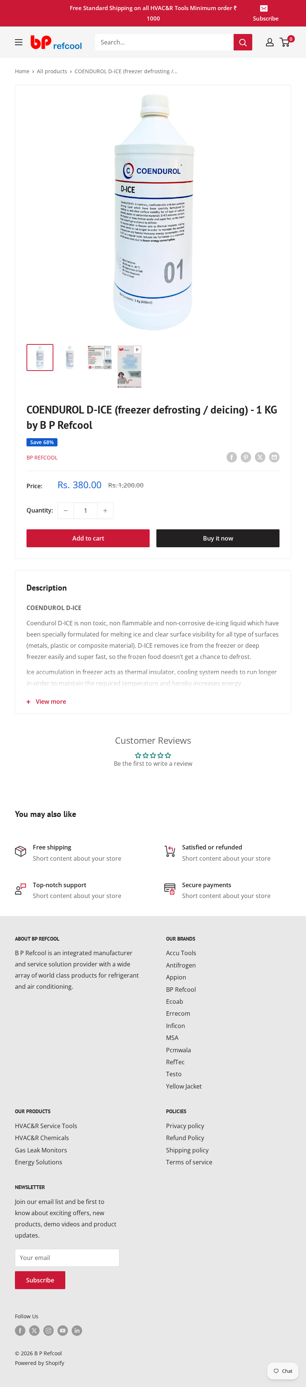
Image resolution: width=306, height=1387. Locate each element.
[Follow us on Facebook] (20, 1330)
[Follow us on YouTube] (62, 1330)
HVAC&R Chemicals (42, 1138)
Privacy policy (185, 1126)
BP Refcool (41, 457)
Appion (176, 977)
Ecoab (174, 1001)
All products (52, 71)
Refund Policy (185, 1138)
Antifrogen (181, 965)
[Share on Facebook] (232, 456)
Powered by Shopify (39, 1362)
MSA (172, 1038)
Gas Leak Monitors (41, 1150)
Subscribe (266, 18)
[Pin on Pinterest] (246, 456)
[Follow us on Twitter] (34, 1330)
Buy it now (218, 538)
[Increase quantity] (105, 510)
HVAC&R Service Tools (46, 1126)
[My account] (270, 42)
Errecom (178, 1013)
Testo (174, 1074)
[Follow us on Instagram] (48, 1330)
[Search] (243, 42)
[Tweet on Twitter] (260, 456)
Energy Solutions (38, 1162)
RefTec (175, 1062)
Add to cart (88, 538)
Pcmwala (178, 1050)
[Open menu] (18, 42)
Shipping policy (187, 1150)
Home (22, 71)
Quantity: (39, 510)
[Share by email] (274, 456)
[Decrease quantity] (66, 510)
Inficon (175, 1026)
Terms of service (189, 1162)
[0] (285, 42)
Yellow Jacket (184, 1086)
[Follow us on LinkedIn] (77, 1330)
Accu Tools (181, 953)
